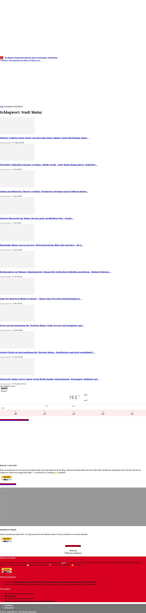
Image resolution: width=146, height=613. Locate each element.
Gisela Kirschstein (5, 142)
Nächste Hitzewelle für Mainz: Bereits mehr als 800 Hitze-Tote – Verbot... (37, 218)
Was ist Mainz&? (10, 596)
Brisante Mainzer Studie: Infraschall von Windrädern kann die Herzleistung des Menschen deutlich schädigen (54, 581)
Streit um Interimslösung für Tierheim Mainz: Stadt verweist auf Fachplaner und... (42, 325)
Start (2, 106)
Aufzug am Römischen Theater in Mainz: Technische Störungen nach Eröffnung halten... (44, 191)
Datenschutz (9, 607)
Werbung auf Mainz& (8, 484)
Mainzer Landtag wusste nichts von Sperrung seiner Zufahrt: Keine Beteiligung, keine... (44, 137)
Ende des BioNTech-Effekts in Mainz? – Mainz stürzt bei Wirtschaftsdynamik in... (41, 298)
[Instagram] (121, 56)
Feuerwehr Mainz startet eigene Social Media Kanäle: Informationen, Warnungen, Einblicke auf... (49, 379)
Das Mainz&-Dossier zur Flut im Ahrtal (14, 420)
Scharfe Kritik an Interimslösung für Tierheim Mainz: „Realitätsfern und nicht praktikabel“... (47, 352)
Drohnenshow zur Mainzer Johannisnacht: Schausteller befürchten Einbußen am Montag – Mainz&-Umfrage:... (55, 271)
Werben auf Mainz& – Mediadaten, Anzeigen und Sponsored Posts (29, 601)
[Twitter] (125, 56)
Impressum (8, 605)
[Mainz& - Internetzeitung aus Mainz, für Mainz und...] (33, 76)
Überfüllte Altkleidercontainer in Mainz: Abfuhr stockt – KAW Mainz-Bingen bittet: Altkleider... (48, 164)
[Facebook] (118, 56)
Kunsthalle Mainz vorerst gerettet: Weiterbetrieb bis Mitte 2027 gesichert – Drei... (41, 245)
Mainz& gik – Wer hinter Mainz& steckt (18, 598)
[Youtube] (128, 56)
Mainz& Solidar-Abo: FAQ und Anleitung (19, 593)
